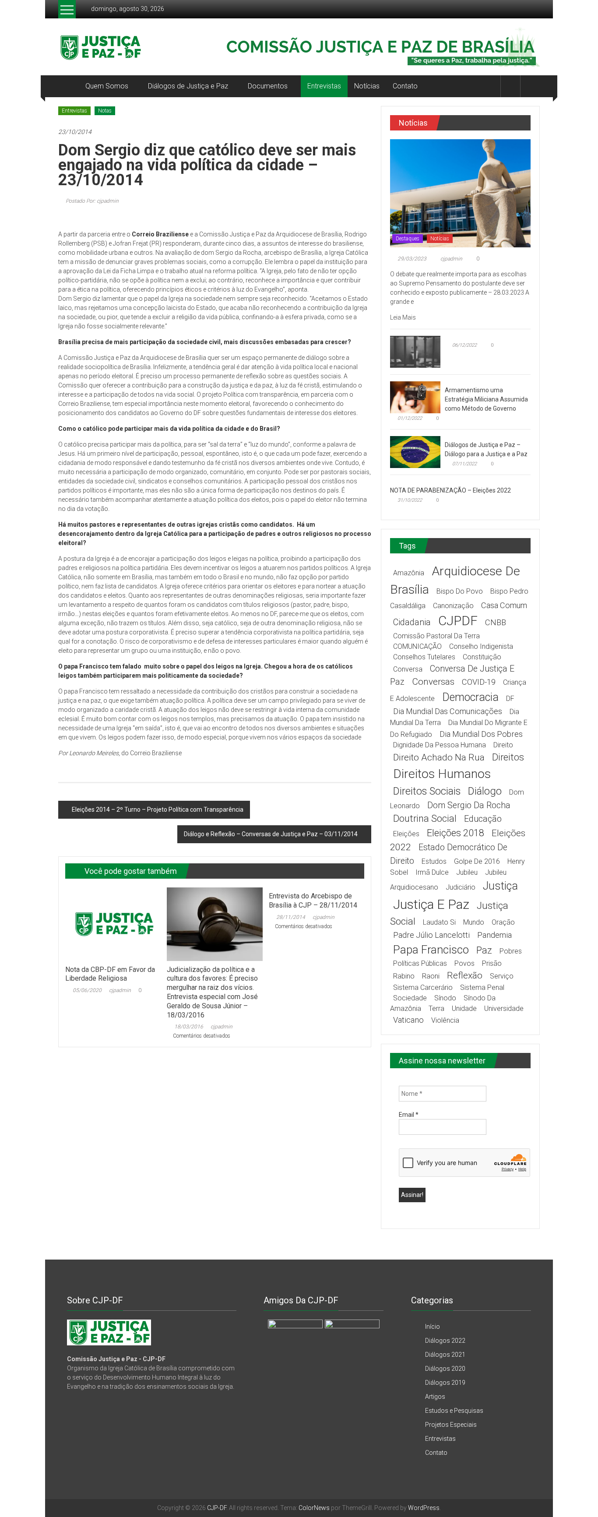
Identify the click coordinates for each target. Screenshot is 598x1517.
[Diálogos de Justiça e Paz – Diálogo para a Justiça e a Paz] (415, 451)
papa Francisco (431, 949)
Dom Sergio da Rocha (468, 805)
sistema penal (482, 987)
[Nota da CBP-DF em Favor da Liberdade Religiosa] (113, 923)
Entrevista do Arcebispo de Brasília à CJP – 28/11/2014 (313, 900)
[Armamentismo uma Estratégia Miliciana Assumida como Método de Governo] (415, 396)
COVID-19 (479, 681)
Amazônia (408, 573)
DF (510, 698)
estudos (434, 861)
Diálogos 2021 (445, 1354)
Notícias (367, 86)
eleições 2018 (455, 832)
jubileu (467, 872)
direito (503, 745)
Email (409, 1114)
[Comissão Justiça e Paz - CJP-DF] (109, 1332)
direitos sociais (427, 791)
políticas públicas (420, 963)
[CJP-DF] (68, 86)
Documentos (268, 86)
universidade (504, 1008)
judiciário (460, 887)
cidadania (412, 622)
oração (503, 922)
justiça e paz (431, 904)
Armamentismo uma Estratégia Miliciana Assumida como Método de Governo (486, 399)
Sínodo (445, 998)
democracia (470, 697)
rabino (404, 976)
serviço (502, 976)
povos (464, 963)
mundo (473, 922)
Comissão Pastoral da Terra (436, 636)
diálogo (485, 791)
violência (445, 1020)
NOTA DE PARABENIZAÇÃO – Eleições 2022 (450, 490)
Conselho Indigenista (481, 646)
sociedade (410, 998)
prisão (492, 963)
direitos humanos (442, 774)
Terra (436, 1008)
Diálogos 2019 (445, 1382)
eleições (406, 834)
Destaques (407, 239)
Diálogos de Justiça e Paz (188, 86)
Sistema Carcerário (423, 987)
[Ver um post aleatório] (530, 86)
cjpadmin (120, 990)
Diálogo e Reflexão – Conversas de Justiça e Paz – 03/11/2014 (271, 834)
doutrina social (425, 818)
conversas (433, 681)
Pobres (511, 951)
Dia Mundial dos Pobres (481, 734)
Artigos (435, 1396)
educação (483, 819)
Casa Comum (504, 605)
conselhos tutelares (424, 657)
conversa (407, 669)
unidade (464, 1008)
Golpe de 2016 (477, 861)
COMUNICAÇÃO (417, 646)
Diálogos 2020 (445, 1368)
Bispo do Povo (459, 591)
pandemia (494, 935)
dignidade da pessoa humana (439, 745)
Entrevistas (324, 86)
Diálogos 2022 (445, 1340)
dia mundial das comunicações (447, 711)
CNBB (495, 622)
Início (432, 1326)
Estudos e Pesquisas (454, 1410)
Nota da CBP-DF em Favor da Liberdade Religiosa (110, 974)
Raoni (431, 976)
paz (484, 950)
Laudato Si (439, 922)
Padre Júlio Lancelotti (431, 935)
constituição (482, 657)
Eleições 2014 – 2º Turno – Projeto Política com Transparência (157, 809)
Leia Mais (403, 317)
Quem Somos (106, 86)
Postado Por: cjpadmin (91, 201)
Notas (105, 111)
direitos (508, 757)
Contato (405, 86)
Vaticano (408, 1019)
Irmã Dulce (432, 872)
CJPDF (458, 620)
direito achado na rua (439, 757)
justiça (500, 886)
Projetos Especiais (451, 1424)
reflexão (464, 975)
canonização (453, 606)
